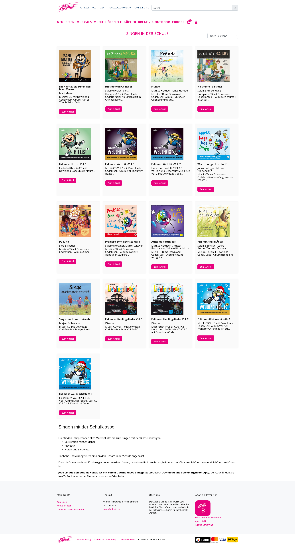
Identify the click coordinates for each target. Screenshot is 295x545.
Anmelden (62, 501)
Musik (98, 22)
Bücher (130, 22)
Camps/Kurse (141, 7)
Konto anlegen (64, 505)
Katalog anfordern (121, 7)
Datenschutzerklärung (105, 539)
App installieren (202, 521)
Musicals (84, 22)
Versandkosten (127, 539)
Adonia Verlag (84, 539)
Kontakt (84, 7)
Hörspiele (113, 22)
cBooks (178, 22)
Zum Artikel (67, 111)
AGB (94, 7)
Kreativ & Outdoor (154, 22)
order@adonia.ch (111, 509)
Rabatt (103, 7)
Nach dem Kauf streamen (208, 517)
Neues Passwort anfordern (70, 509)
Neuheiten (66, 22)
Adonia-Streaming (204, 524)
